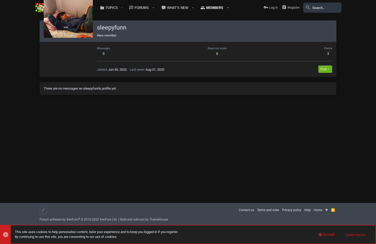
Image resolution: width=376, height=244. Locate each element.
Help (307, 210)
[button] (110, 7)
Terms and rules (268, 210)
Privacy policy (291, 210)
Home (318, 210)
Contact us (246, 210)
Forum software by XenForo (78, 219)
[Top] (327, 210)
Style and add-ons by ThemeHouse (144, 219)
